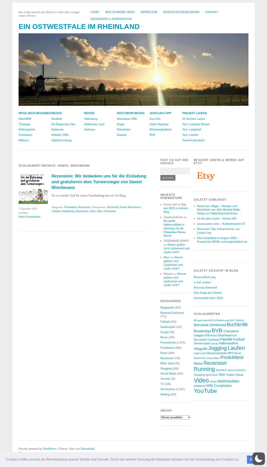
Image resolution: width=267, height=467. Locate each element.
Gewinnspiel (167, 326)
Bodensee (57, 129)
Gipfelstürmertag (61, 140)
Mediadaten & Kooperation (111, 19)
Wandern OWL (60, 134)
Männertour (123, 129)
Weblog (164, 394)
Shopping (166, 368)
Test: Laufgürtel (191, 129)
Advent (240, 320)
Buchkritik (112, 207)
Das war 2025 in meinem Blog (176, 208)
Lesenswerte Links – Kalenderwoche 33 (221, 223)
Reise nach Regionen (34, 113)
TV (162, 384)
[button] (240, 460)
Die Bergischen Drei (63, 124)
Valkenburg (90, 118)
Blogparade (167, 307)
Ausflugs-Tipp (160, 113)
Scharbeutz (25, 134)
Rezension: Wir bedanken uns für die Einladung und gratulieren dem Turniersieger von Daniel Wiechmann (99, 182)
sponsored (212, 374)
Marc (167, 257)
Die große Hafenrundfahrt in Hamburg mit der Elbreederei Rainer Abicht (175, 228)
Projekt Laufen (194, 113)
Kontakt (211, 12)
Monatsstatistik (217, 353)
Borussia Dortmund (172, 312)
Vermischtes (167, 389)
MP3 (230, 353)
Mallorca (24, 140)
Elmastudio (87, 448)
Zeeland (121, 134)
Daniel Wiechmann (130, 207)
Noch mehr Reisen (130, 113)
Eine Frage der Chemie (208, 292)
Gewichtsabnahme (193, 140)
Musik (164, 337)
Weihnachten (228, 381)
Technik (165, 378)
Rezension (84, 207)
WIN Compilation (219, 385)
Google (164, 332)
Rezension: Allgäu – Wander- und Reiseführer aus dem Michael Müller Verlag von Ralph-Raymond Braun (218, 210)
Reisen (56, 113)
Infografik (200, 349)
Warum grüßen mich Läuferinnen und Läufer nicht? (176, 248)
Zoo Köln (155, 118)
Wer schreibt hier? (120, 12)
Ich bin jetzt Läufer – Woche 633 (216, 218)
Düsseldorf (200, 339)
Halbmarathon (228, 343)
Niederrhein (199, 358)
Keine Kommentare (29, 216)
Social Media (168, 373)
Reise (163, 353)
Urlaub (239, 374)
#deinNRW (25, 118)
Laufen (236, 348)
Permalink (110, 211)
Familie (226, 339)
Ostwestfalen (213, 358)
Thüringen (24, 124)
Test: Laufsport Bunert (195, 124)
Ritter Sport (167, 363)
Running (204, 369)
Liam (203, 353)
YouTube (205, 391)
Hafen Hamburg (159, 124)
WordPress (50, 448)
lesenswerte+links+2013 (208, 298)
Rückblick (221, 370)
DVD (234, 335)
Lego (197, 353)
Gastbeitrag (68, 211)
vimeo (213, 381)
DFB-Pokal (211, 335)
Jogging (217, 348)
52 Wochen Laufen (193, 118)
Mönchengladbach (160, 129)
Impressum (149, 12)
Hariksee (89, 129)
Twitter (230, 374)
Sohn (92, 211)
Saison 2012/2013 (237, 370)
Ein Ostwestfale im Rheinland (79, 26)
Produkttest (70, 207)
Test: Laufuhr (190, 134)
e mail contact (202, 282)
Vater (100, 211)
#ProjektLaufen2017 (225, 320)
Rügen (121, 124)
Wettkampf (200, 386)
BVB (152, 134)
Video (201, 380)
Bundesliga (202, 331)
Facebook (213, 339)
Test (222, 374)
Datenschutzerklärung (181, 12)
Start (95, 12)
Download (224, 335)
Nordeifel (56, 118)
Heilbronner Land (94, 124)
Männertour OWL (127, 118)
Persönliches (168, 342)
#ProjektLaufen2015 (204, 320)
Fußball (56, 211)
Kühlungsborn (27, 129)
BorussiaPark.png (204, 277)
